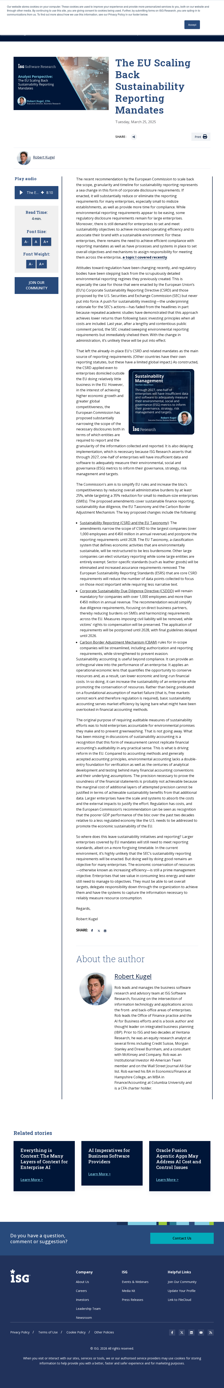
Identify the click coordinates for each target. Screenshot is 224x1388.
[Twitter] (99, 930)
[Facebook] (92, 930)
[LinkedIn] (105, 930)
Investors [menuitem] (82, 1300)
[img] (42, 192)
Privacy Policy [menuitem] (20, 1332)
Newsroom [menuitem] (84, 1317)
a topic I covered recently (144, 257)
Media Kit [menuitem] (128, 1291)
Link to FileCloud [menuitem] (179, 1300)
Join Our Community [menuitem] (182, 1282)
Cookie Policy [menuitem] (76, 1332)
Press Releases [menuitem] (132, 1300)
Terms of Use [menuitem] (48, 1332)
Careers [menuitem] (81, 1291)
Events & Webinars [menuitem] (135, 1282)
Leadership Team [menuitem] (88, 1309)
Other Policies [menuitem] (104, 1332)
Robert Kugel (133, 976)
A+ (46, 241)
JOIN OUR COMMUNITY (36, 285)
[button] (21, 192)
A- (26, 241)
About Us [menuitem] (82, 1282)
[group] (36, 192)
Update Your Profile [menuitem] (182, 1291)
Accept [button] (192, 24)
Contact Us (182, 1238)
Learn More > (32, 1179)
